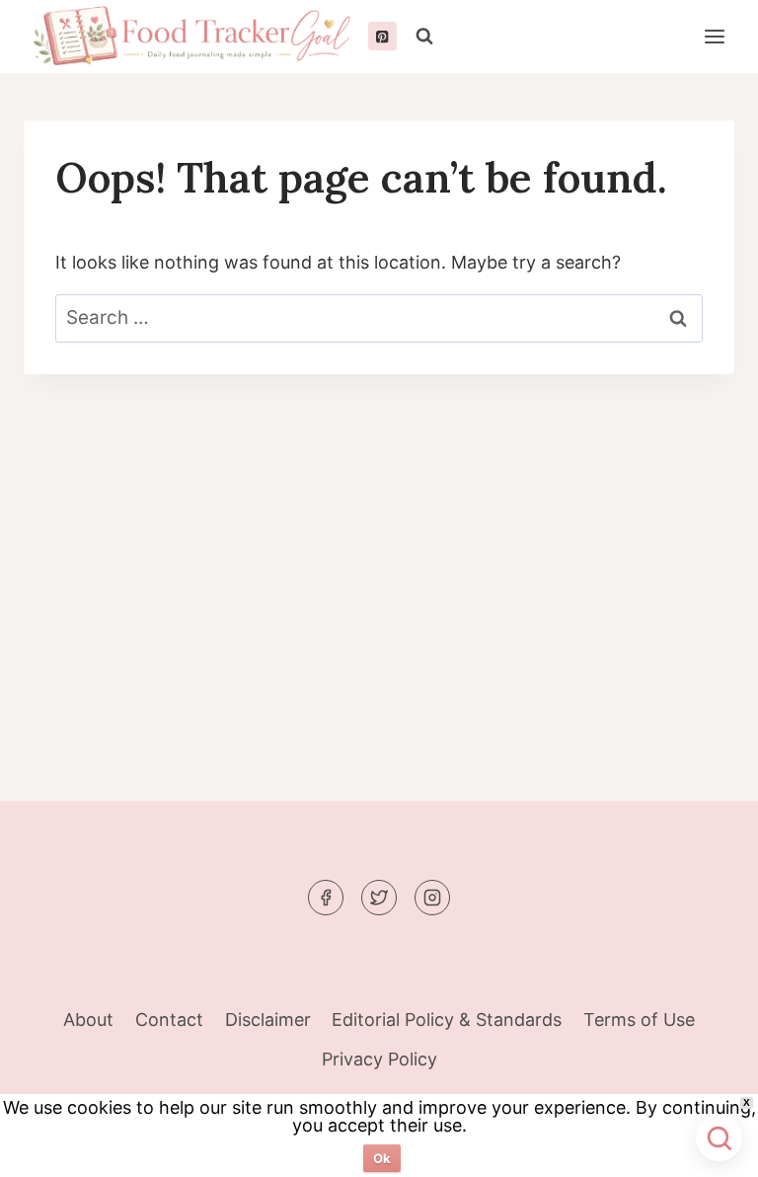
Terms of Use (639, 1019)
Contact (169, 1019)
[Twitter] (379, 897)
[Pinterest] (382, 36)
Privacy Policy (379, 1059)
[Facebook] (325, 897)
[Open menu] (714, 36)
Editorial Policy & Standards (447, 1019)
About (88, 1019)
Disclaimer (268, 1019)
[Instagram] (432, 897)
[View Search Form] (424, 36)
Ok (382, 1158)
